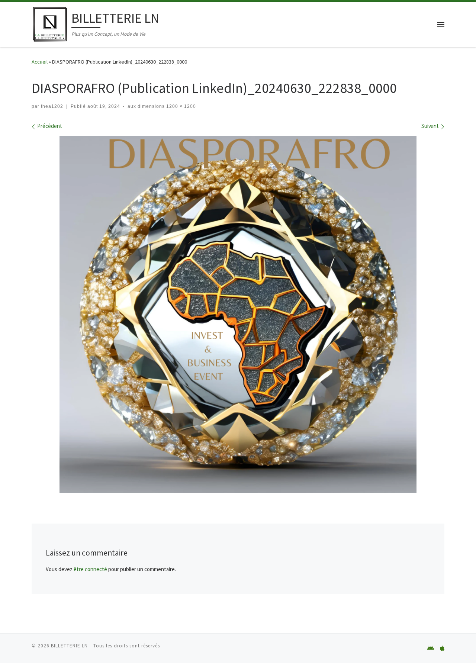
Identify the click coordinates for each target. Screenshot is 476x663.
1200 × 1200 (180, 106)
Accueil (40, 61)
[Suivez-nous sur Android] (430, 648)
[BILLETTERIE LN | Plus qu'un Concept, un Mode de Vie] (50, 23)
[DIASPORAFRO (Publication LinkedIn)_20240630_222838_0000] (238, 314)
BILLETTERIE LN (69, 646)
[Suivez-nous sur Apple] (442, 648)
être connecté (90, 569)
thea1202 (52, 106)
